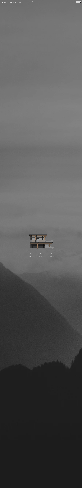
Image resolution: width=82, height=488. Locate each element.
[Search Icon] (72, 2)
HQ (2, 2)
